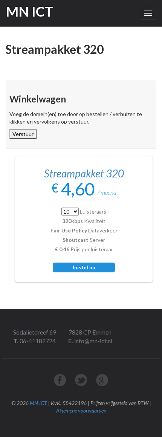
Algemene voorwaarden (81, 410)
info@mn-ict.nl (92, 340)
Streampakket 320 (84, 173)
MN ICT (38, 403)
